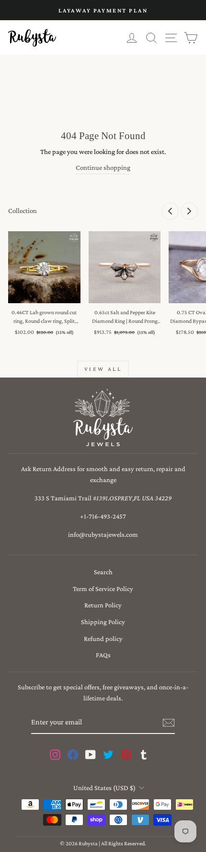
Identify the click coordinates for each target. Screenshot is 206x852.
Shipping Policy (103, 622)
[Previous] (170, 211)
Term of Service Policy (103, 588)
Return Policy (103, 605)
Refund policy (103, 638)
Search (103, 572)
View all (103, 369)
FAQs (103, 655)
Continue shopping (103, 167)
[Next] (189, 211)
